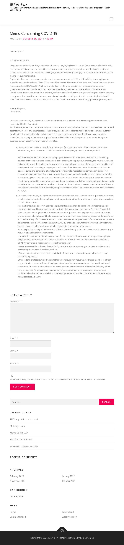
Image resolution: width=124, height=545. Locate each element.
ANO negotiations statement (24, 419)
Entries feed (68, 512)
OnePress (65, 537)
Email (14, 350)
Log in (13, 512)
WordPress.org (69, 516)
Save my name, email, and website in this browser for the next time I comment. (58, 379)
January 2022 (68, 476)
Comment (16, 301)
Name (14, 338)
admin (50, 39)
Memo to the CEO (19, 432)
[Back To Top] (62, 530)
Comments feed (18, 516)
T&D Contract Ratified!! (21, 439)
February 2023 (17, 476)
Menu (111, 19)
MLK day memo (18, 426)
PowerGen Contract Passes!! (24, 446)
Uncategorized (17, 496)
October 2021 (68, 480)
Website (14, 363)
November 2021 (18, 480)
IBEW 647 (18, 5)
